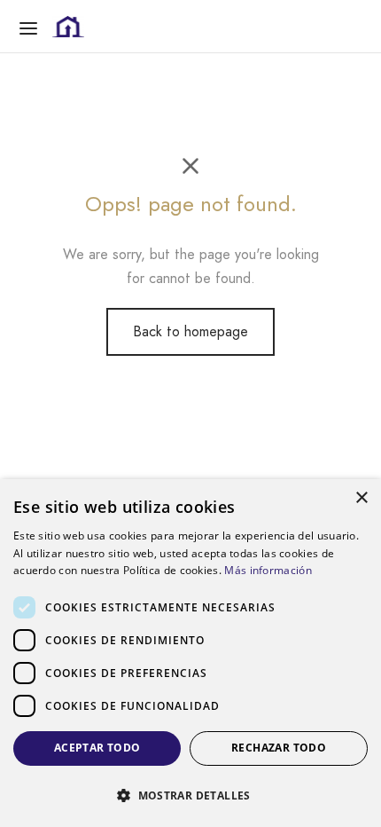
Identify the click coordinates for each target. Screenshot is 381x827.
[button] (190, 795)
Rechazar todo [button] (278, 747)
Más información (268, 570)
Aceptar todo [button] (97, 747)
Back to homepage (190, 331)
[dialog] (190, 653)
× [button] (361, 498)
